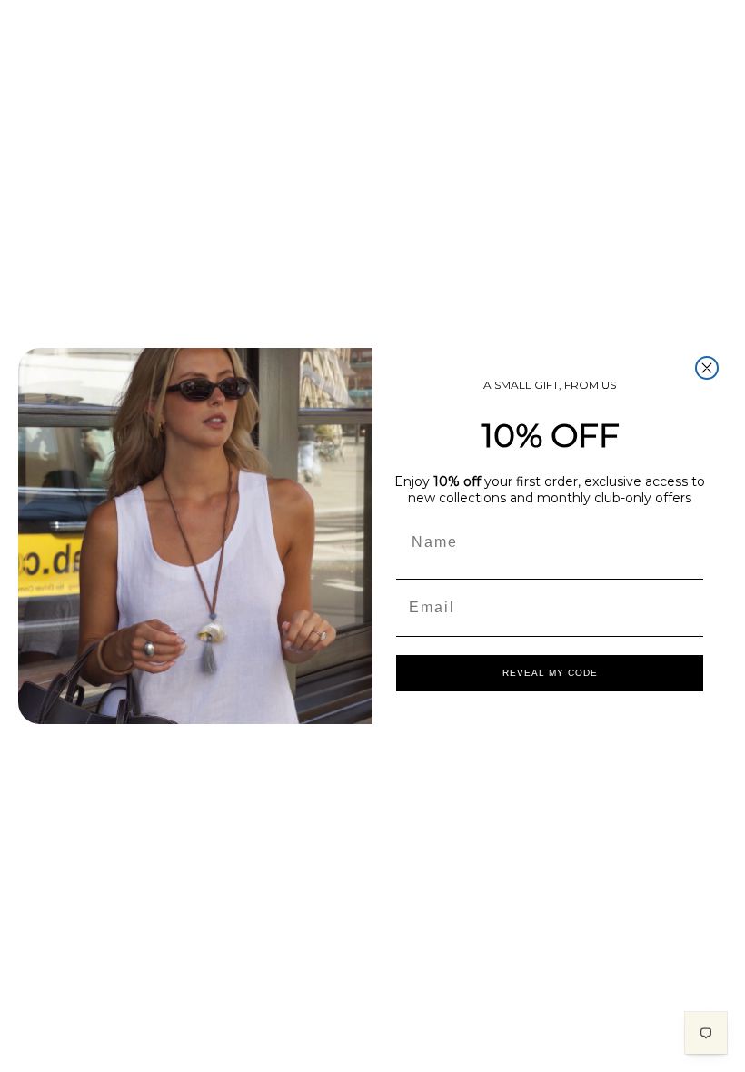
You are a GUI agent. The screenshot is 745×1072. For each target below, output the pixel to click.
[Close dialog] (707, 368)
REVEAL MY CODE (550, 673)
